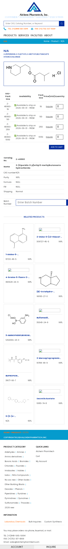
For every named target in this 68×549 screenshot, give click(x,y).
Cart (38, 456)
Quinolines (23, 498)
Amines (20, 452)
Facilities (36, 35)
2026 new (9, 507)
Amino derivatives (13, 456)
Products (10, 35)
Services (23, 35)
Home (46, 41)
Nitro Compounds (20, 475)
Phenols (19, 489)
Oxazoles (9, 489)
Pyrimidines (10, 498)
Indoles (20, 470)
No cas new (10, 479)
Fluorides (20, 466)
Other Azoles (24, 479)
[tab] (14, 521)
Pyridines (22, 493)
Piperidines (10, 493)
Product (55, 41)
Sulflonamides (11, 502)
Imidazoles (10, 470)
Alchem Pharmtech (45, 451)
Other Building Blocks (14, 484)
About (48, 35)
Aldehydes (10, 452)
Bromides (24, 461)
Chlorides (9, 466)
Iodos (7, 475)
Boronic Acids (11, 461)
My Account (41, 461)
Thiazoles (25, 502)
